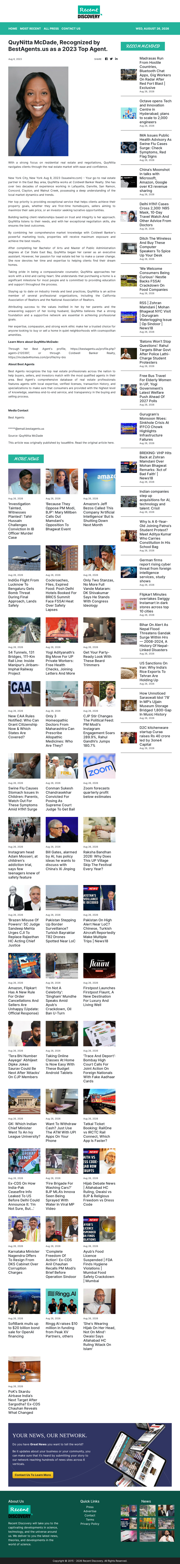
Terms (90, 1519)
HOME (12, 28)
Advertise (89, 1511)
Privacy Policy (90, 1523)
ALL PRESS (51, 28)
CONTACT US (71, 28)
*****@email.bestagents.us (26, 428)
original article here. (101, 442)
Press (90, 1507)
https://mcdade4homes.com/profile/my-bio (37, 357)
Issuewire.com (71, 178)
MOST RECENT (30, 28)
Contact (90, 1515)
